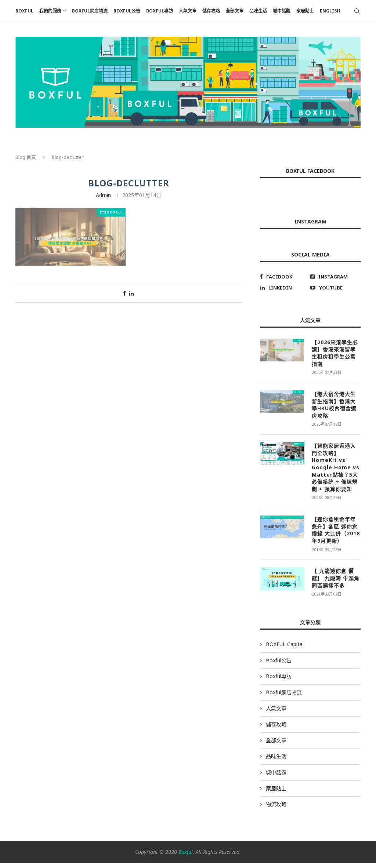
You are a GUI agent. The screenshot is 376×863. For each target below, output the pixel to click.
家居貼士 (305, 11)
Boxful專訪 (159, 11)
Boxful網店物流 (90, 11)
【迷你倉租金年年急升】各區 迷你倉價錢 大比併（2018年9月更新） (336, 530)
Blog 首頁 (25, 157)
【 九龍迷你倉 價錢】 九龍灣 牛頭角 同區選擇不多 (335, 578)
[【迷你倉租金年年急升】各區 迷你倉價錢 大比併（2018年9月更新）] (282, 527)
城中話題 (281, 11)
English (330, 11)
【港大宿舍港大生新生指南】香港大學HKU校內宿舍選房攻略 (334, 404)
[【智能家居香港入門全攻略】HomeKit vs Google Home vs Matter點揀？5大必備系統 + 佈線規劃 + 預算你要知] (282, 453)
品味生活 (258, 11)
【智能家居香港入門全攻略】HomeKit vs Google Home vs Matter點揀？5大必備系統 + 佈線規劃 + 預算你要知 (335, 467)
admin (103, 195)
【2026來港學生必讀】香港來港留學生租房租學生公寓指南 (335, 353)
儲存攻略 (211, 11)
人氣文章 (187, 11)
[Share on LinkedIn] (131, 293)
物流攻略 (276, 804)
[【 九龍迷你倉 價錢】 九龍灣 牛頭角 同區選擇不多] (282, 578)
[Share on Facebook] (124, 293)
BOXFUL (24, 11)
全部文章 (234, 11)
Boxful (185, 851)
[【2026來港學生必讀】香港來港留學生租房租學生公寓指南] (282, 350)
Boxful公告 (126, 11)
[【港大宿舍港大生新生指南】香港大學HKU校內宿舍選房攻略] (282, 401)
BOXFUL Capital (285, 644)
